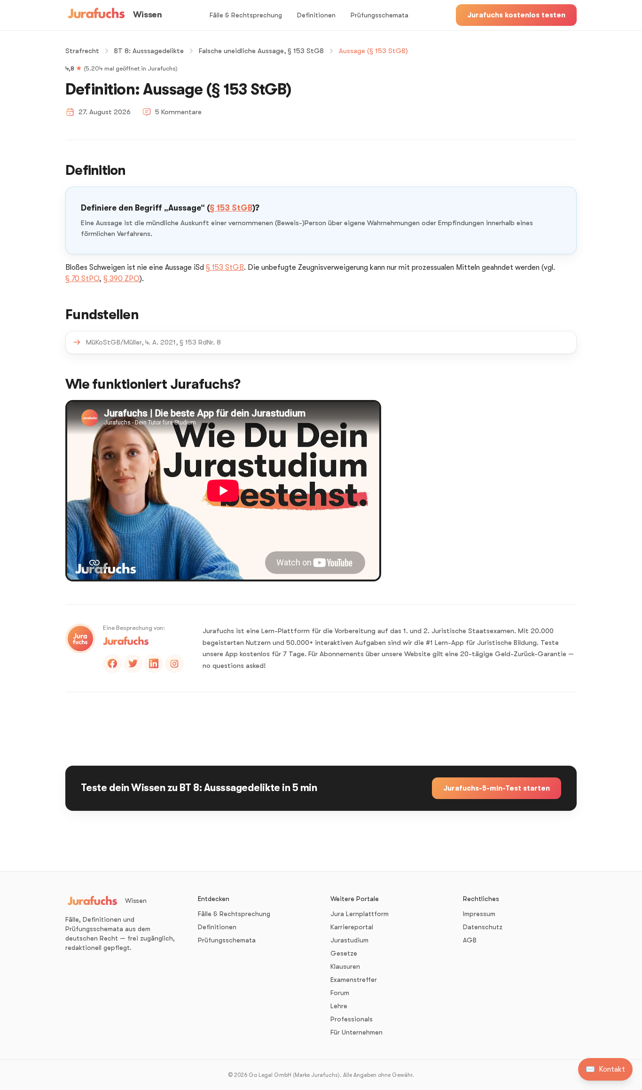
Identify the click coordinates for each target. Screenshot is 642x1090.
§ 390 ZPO (121, 278)
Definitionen (316, 15)
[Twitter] (133, 663)
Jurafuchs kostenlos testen (516, 15)
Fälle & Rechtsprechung (246, 15)
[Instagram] (174, 663)
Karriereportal (351, 927)
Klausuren (345, 966)
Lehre (338, 1006)
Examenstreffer (353, 979)
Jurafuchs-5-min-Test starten (496, 788)
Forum (339, 992)
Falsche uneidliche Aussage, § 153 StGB (261, 51)
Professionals (351, 1019)
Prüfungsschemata (379, 15)
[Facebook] (112, 663)
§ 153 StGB (231, 208)
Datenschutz (482, 927)
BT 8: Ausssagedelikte (149, 51)
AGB (470, 940)
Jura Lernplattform (359, 913)
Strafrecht (82, 51)
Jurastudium (349, 940)
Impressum (479, 913)
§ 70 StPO (82, 278)
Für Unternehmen (356, 1032)
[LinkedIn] (153, 663)
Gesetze (343, 953)
